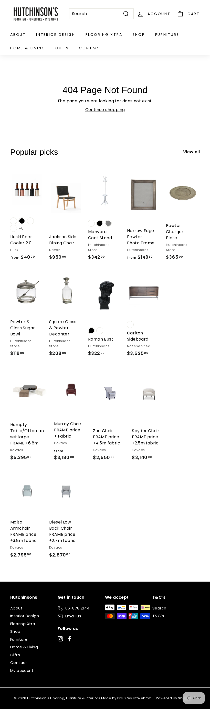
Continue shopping (105, 110)
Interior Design (55, 34)
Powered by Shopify (173, 698)
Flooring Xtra (104, 34)
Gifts (62, 48)
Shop (138, 34)
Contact (90, 48)
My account (22, 670)
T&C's (158, 615)
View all (191, 152)
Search (159, 608)
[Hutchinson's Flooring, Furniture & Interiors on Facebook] (69, 638)
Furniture (167, 34)
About (18, 34)
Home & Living (27, 48)
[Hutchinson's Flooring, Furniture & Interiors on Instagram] (60, 638)
